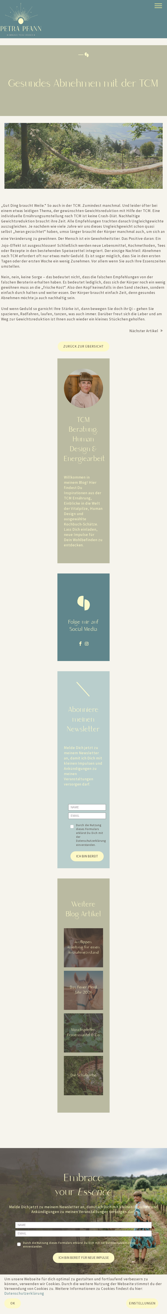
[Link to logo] (21, 19)
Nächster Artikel (143, 330)
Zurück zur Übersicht (83, 346)
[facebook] (80, 644)
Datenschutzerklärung (91, 841)
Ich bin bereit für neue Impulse (83, 1258)
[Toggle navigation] (158, 6)
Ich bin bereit (87, 856)
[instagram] (87, 644)
